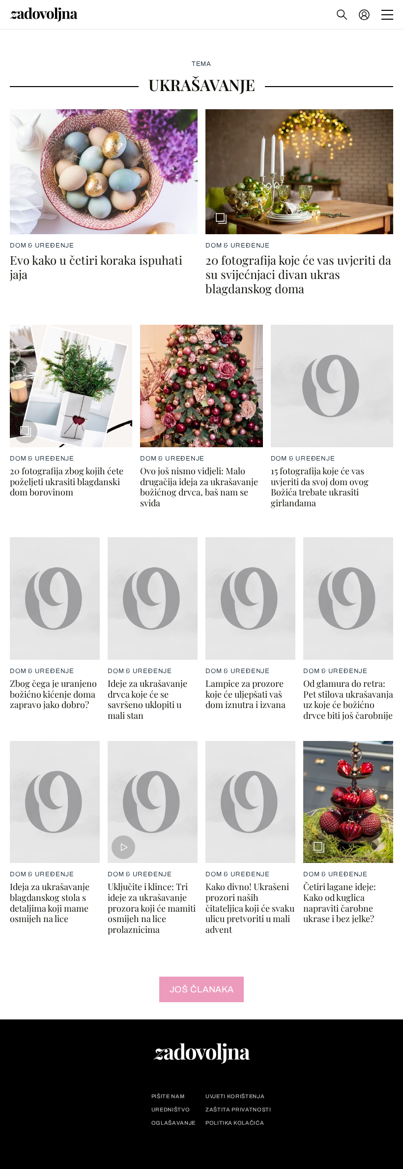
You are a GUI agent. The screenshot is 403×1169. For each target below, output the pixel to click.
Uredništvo (170, 1109)
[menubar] (365, 15)
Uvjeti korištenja (234, 1096)
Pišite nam (168, 1096)
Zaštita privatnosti (238, 1109)
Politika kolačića (234, 1123)
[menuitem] (364, 15)
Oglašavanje (173, 1123)
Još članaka (202, 989)
